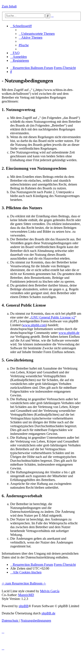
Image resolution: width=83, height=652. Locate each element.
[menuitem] (37, 33)
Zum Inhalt (9, 6)
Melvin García (49, 591)
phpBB (24, 606)
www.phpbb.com (34, 325)
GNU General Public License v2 (53, 317)
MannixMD (26, 595)
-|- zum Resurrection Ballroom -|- (24, 583)
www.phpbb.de (69, 333)
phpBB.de (48, 613)
